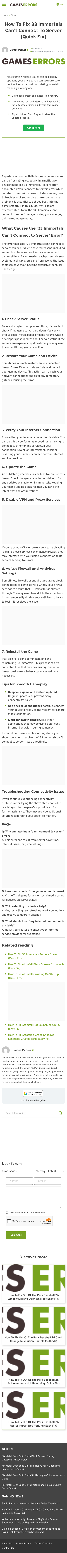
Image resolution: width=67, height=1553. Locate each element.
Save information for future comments (28, 1213)
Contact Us (8, 1548)
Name (14, 1181)
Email (42, 1181)
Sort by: (41, 1171)
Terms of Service (43, 1543)
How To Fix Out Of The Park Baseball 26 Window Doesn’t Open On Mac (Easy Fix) (33, 1297)
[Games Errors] (23, 4)
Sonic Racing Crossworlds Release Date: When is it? (31, 1503)
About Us (7, 1543)
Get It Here (33, 127)
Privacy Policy (23, 1543)
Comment (16, 1235)
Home (5, 15)
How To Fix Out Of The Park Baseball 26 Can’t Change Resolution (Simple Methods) (33, 1339)
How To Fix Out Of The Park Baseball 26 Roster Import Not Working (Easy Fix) (33, 1424)
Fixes (13, 15)
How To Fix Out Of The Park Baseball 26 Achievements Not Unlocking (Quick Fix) (33, 1381)
